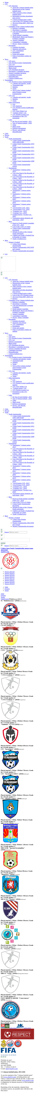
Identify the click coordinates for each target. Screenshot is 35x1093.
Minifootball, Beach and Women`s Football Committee (23, 37)
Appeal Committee (18, 40)
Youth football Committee (20, 35)
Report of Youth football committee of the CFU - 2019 (23, 224)
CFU (6, 4)
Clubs (6, 133)
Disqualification (13, 76)
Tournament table (17, 85)
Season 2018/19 (9, 584)
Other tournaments (14, 102)
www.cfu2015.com (10, 1077)
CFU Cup (12, 64)
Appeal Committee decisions (17, 73)
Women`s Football (14, 242)
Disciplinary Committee (19, 30)
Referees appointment (15, 66)
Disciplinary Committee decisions (19, 71)
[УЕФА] (18, 1047)
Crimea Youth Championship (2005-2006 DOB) (21, 141)
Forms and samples (18, 54)
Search (7, 532)
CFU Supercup (17, 106)
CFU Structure (13, 6)
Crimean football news (15, 78)
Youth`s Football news (19, 239)
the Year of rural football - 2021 (22, 121)
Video (14, 125)
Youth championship (15, 138)
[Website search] (1, 530)
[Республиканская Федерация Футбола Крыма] (3, 1047)
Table (6, 587)
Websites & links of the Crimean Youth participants (22, 232)
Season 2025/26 (9, 572)
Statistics (15, 87)
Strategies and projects (19, 49)
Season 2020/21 (9, 580)
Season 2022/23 (9, 577)
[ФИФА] (8, 1055)
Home (6, 2)
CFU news (12, 61)
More (10, 221)
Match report (12, 68)
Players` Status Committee (20, 44)
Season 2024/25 (9, 573)
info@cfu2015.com (12, 1069)
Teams (14, 88)
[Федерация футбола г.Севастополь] (10, 1047)
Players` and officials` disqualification (19, 131)
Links (10, 119)
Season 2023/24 (9, 575)
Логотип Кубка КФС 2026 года (22, 23)
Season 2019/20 (9, 582)
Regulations (16, 52)
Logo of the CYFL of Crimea (21, 226)
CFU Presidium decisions (16, 69)
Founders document (18, 47)
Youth (6, 137)
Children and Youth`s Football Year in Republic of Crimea (23, 236)
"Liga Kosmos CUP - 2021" (21, 207)
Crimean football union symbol (22, 19)
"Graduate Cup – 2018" (19, 213)
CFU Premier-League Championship (20, 63)
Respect (14, 25)
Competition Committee (19, 42)
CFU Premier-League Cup (20, 114)
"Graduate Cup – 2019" (19, 211)
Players (7, 135)
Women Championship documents (23, 251)
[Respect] (17, 1039)
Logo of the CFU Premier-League (22, 21)
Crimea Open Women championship (19, 244)
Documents (12, 45)
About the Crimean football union (22, 7)
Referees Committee (18, 28)
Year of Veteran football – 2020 (22, 123)
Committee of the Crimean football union (21, 26)
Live (13, 104)
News (6, 59)
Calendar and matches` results (21, 83)
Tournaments (9, 80)
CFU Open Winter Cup (19, 111)
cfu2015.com (5, 552)
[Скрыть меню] (1, 543)
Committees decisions (15, 75)
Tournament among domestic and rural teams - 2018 (22, 219)
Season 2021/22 (9, 578)
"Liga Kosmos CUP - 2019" (21, 209)
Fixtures (7, 589)
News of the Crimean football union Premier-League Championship (21, 92)
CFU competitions (18, 50)
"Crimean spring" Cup (19, 113)
